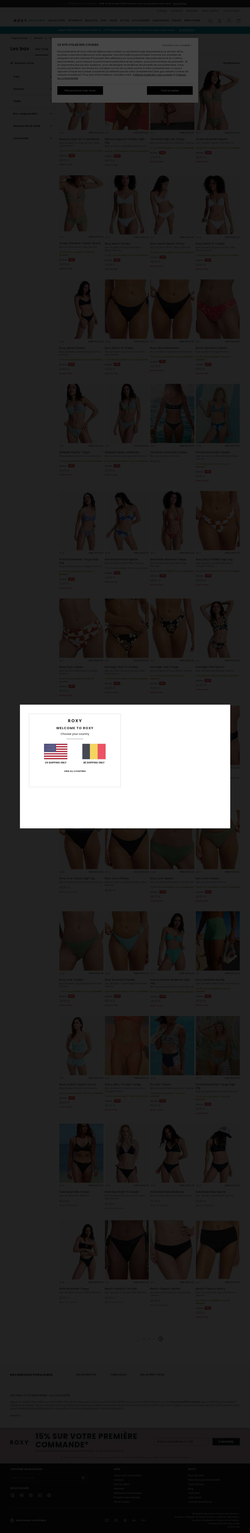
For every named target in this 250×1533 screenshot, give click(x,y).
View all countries (75, 771)
